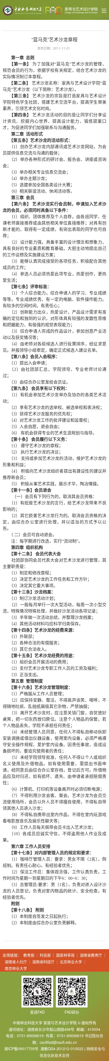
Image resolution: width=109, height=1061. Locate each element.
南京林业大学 (16, 968)
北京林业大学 (71, 961)
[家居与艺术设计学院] (50, 9)
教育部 (28, 955)
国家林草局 (65, 955)
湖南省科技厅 (43, 961)
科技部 (45, 955)
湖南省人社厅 (16, 961)
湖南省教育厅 (91, 955)
